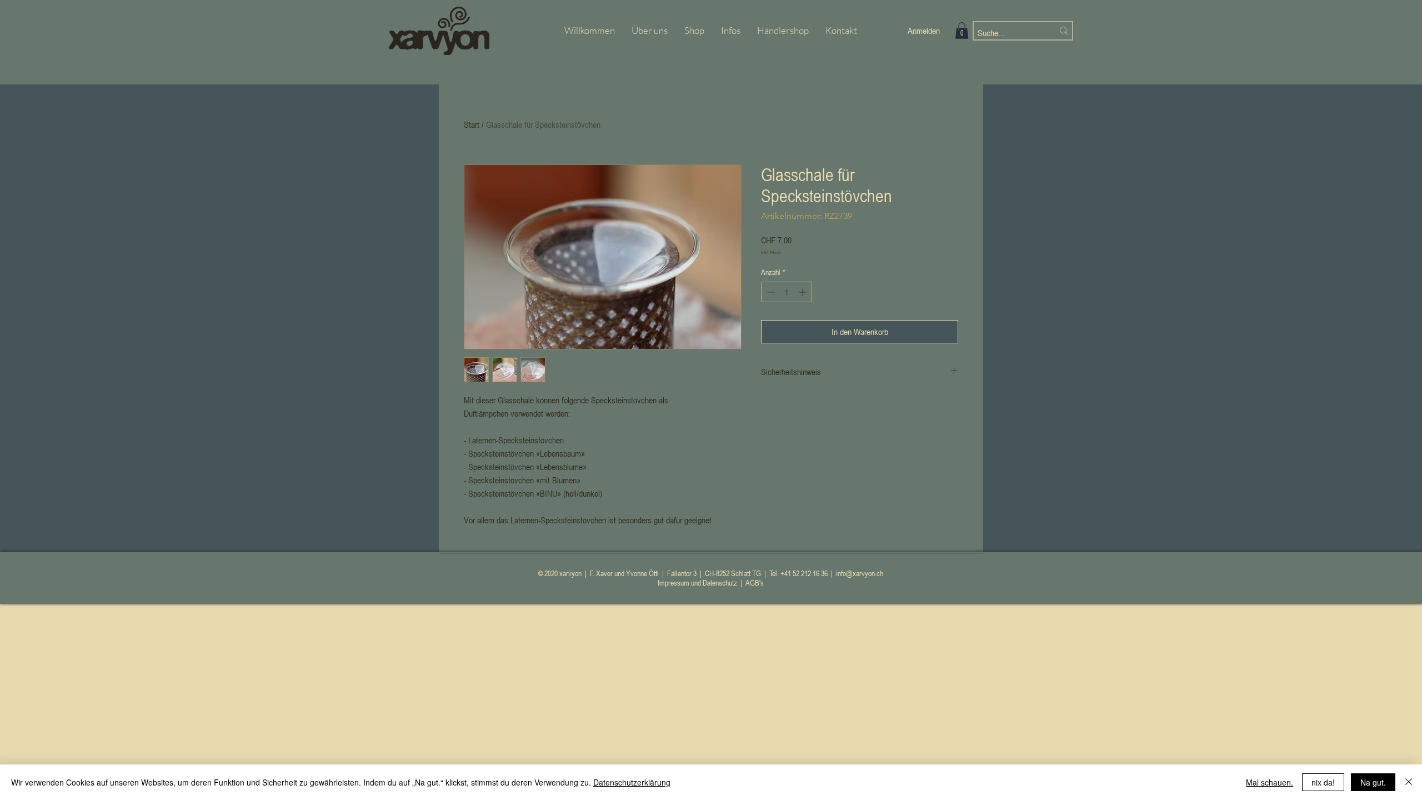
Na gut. (1373, 782)
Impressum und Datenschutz (697, 582)
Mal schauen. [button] (1269, 782)
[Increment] (803, 292)
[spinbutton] (787, 292)
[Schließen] (1408, 782)
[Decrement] (770, 292)
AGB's (754, 582)
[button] (962, 30)
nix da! (1323, 782)
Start (471, 124)
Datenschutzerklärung (631, 782)
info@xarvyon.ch (859, 573)
